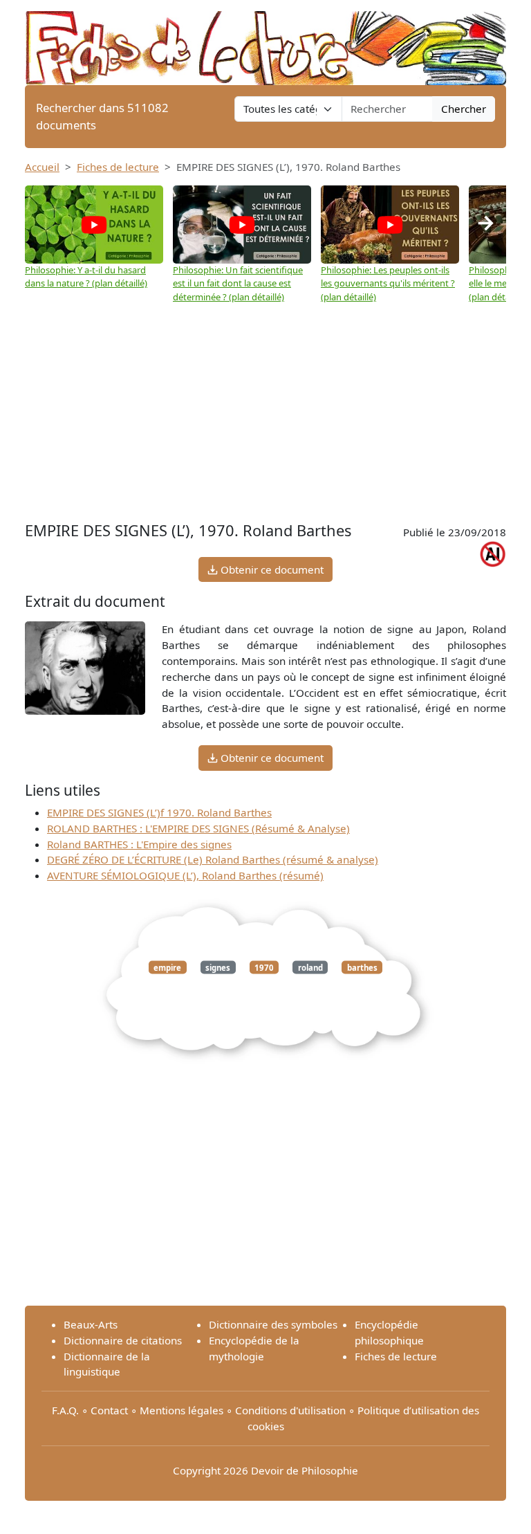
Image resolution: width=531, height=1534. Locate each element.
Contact (109, 1410)
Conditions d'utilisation (290, 1410)
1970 (264, 967)
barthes (362, 967)
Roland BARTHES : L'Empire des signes (139, 844)
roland (310, 967)
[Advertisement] (265, 407)
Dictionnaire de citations (123, 1340)
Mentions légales (181, 1410)
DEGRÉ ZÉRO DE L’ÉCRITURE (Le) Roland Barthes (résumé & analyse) (212, 859)
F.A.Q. (65, 1410)
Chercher (463, 109)
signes (217, 967)
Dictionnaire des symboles (273, 1324)
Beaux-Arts (91, 1324)
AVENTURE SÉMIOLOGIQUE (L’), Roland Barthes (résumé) (185, 875)
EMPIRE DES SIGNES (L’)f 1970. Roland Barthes (159, 812)
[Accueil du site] (265, 41)
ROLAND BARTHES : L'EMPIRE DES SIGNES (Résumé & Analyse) (198, 828)
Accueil (42, 167)
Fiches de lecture (118, 167)
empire (167, 967)
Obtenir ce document (271, 569)
